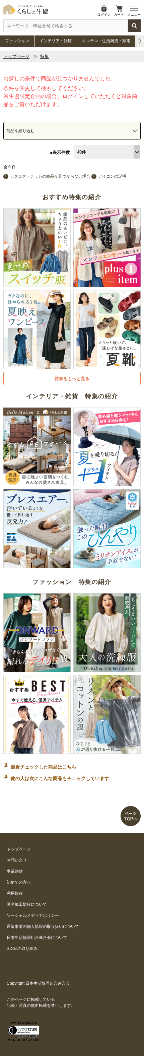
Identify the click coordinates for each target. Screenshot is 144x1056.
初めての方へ (19, 882)
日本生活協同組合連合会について (37, 937)
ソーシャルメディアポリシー (33, 915)
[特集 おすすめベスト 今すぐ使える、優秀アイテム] (37, 751)
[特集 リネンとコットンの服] (107, 751)
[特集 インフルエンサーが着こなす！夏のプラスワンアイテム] (107, 284)
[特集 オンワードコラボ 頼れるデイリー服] (37, 669)
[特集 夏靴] (107, 366)
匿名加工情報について (27, 904)
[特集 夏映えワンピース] (37, 366)
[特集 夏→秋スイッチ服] (37, 284)
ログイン (104, 14)
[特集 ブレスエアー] (37, 565)
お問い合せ (17, 860)
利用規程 (15, 893)
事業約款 (15, 871)
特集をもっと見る (72, 378)
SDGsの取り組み (22, 948)
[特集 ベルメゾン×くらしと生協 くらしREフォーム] (37, 483)
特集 (44, 56)
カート (119, 14)
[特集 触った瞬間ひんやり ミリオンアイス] (107, 565)
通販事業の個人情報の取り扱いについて (43, 926)
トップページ (16, 56)
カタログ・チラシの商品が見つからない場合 (50, 176)
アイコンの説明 (112, 176)
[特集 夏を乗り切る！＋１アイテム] (107, 483)
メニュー (134, 14)
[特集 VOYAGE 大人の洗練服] (107, 669)
